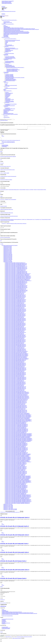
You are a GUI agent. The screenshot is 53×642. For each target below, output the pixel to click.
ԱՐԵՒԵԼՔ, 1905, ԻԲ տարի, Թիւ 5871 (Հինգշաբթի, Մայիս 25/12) (15, 346)
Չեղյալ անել (2, 130)
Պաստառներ (6, 36)
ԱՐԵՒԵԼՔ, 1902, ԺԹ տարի (8, 259)
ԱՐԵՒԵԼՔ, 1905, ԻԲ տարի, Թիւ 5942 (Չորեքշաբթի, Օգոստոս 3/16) (16, 402)
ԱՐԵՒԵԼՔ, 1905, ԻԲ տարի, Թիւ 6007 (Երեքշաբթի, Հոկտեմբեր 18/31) (16, 453)
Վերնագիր (6, 46)
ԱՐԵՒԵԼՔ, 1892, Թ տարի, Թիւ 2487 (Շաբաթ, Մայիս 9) (13, 578)
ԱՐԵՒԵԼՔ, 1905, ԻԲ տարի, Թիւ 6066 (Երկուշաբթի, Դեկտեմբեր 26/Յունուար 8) (18, 499)
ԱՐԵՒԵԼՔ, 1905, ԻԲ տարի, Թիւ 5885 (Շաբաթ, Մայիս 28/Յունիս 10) (16, 357)
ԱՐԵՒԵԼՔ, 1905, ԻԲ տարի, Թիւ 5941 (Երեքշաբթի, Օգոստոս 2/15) (15, 401)
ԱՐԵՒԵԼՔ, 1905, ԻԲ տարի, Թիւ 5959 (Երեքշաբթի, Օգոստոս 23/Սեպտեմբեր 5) (18, 415)
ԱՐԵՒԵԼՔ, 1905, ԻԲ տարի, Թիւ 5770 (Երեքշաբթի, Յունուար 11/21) (16, 267)
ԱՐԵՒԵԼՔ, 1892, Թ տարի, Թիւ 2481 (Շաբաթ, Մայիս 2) (13, 560)
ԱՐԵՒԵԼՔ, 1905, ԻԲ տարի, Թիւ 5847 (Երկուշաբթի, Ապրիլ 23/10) (15, 327)
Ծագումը (6, 106)
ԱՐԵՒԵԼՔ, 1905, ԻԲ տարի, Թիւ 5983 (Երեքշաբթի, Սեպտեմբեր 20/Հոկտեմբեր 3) (18, 434)
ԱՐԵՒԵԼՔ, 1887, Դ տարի (8, 248)
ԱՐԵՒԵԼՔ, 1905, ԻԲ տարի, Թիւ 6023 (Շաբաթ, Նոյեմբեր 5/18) (15, 465)
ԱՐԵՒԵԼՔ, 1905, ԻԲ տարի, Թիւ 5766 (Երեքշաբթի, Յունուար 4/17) (16, 264)
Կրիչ (6, 84)
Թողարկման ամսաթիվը (9, 76)
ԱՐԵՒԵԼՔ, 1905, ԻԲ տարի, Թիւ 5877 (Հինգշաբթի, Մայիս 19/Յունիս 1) (16, 351)
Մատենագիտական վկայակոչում (11, 88)
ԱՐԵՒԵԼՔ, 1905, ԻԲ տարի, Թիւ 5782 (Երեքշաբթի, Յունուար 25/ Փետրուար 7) (18, 276)
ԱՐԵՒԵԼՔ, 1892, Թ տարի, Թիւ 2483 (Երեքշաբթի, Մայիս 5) (14, 543)
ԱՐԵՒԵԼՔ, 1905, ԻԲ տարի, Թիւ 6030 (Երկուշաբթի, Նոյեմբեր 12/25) (16, 471)
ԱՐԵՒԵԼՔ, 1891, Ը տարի (8, 251)
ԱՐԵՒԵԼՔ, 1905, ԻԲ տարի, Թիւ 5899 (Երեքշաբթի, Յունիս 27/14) (15, 368)
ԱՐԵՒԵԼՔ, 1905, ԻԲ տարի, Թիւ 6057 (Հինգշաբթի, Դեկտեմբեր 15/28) (16, 492)
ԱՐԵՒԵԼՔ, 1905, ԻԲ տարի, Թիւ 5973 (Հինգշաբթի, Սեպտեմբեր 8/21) (16, 426)
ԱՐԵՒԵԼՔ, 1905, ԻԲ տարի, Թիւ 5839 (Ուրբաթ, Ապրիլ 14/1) (14, 321)
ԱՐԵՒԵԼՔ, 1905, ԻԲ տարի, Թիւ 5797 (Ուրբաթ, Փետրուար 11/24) (15, 288)
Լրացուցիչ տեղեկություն (9, 45)
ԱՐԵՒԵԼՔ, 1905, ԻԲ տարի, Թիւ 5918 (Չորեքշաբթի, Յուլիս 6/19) (15, 383)
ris (2, 135)
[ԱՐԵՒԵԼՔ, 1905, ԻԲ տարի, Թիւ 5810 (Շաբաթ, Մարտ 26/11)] (10, 140)
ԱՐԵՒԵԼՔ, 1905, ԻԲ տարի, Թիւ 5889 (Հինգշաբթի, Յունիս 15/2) (15, 360)
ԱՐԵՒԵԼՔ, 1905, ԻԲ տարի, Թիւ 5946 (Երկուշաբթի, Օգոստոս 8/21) (16, 405)
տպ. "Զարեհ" (22, 219)
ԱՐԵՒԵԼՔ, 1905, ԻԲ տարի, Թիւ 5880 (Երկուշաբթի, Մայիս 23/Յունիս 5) (16, 353)
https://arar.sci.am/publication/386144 (5, 237)
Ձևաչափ (6, 82)
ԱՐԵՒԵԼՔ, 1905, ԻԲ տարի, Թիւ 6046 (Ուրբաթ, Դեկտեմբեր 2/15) (15, 483)
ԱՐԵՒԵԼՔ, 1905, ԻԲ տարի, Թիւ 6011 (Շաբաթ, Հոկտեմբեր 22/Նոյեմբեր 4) (17, 456)
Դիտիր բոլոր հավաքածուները (7, 615)
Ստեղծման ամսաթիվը (9, 74)
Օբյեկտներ (6, 115)
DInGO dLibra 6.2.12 (9, 636)
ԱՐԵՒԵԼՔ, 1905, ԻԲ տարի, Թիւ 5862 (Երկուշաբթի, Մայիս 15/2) (15, 339)
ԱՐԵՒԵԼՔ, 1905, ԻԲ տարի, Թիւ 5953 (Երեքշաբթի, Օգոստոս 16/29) (16, 410)
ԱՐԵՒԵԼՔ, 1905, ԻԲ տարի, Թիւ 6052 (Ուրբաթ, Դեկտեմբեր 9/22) (15, 488)
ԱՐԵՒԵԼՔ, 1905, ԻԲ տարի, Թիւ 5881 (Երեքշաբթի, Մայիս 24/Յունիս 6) (16, 354)
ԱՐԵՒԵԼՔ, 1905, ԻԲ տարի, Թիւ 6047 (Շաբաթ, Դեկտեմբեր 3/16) (15, 484)
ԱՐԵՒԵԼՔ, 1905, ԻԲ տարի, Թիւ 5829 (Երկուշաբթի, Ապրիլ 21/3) (15, 313)
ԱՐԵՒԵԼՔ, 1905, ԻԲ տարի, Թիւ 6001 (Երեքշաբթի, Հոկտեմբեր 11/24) (16, 448)
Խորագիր (3, 622)
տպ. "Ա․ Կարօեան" (36, 219)
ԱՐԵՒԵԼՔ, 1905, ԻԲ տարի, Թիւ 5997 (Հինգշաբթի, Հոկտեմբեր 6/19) (16, 445)
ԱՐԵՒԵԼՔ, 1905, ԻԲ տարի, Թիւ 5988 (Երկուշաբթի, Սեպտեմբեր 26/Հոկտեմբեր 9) (18, 438)
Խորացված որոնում (3, 120)
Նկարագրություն (7, 21)
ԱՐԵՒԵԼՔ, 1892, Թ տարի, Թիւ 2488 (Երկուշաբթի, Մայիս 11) (14, 569)
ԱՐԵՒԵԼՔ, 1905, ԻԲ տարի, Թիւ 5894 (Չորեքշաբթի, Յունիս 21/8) (15, 364)
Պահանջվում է (7, 100)
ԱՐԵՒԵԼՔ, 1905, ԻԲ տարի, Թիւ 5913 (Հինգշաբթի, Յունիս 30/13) (15, 379)
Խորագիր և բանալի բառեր (10, 57)
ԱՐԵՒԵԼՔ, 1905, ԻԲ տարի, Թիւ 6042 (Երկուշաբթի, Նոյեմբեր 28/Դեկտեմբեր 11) (18, 480)
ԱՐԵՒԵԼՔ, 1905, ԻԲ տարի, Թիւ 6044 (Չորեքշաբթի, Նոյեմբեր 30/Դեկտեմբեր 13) (18, 482)
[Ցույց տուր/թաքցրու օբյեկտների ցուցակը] (9, 37)
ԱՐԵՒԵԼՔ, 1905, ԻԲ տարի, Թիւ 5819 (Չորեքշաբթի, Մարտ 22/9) (15, 305)
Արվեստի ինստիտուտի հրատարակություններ (12, 30)
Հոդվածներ (6, 26)
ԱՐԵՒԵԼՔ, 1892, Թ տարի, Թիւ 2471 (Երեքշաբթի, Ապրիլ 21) (14, 526)
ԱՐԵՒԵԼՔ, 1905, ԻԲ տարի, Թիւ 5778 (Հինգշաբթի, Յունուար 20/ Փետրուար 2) (18, 273)
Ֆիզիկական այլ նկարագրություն (11, 85)
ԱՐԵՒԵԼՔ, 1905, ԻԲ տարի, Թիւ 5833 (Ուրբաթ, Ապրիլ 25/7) (14, 316)
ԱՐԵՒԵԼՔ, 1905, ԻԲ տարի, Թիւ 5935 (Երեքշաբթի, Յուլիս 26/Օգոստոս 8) (17, 396)
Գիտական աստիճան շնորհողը (12, 71)
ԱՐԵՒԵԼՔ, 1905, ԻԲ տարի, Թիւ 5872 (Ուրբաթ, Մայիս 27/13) (14, 347)
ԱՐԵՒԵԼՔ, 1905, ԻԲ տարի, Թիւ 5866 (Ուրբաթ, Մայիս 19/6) (14, 342)
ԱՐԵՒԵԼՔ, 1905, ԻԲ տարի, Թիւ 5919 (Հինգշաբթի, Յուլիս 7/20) (15, 384)
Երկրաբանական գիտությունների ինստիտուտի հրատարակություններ (16, 31)
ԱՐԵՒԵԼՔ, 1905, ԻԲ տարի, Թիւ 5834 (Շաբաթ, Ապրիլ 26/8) (14, 317)
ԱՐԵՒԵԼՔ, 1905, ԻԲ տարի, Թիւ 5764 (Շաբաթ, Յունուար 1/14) (15, 262)
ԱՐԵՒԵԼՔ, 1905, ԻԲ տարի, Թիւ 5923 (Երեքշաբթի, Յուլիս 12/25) (15, 387)
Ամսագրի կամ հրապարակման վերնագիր (12, 40)
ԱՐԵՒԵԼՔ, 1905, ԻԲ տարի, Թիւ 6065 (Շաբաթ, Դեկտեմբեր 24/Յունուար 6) (17, 498)
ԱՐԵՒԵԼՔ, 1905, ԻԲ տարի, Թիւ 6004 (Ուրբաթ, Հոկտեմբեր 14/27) (15, 450)
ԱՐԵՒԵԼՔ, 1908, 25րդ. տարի (8, 505)
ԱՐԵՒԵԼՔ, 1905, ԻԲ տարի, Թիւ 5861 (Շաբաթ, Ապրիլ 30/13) (14, 338)
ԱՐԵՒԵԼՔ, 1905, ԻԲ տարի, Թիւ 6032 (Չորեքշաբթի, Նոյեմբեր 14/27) (16, 472)
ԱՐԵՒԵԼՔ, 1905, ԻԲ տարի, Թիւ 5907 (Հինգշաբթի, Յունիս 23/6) (15, 374)
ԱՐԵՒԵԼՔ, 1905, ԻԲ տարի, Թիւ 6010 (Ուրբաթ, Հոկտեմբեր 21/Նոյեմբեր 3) (17, 455)
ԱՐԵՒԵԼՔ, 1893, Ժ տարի (8, 253)
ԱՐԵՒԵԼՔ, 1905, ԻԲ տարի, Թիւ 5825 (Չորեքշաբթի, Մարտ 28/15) (15, 310)
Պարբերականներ (17, 219)
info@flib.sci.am (2, 599)
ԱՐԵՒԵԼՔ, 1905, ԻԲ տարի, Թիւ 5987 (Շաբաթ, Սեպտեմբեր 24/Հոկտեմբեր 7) (17, 437)
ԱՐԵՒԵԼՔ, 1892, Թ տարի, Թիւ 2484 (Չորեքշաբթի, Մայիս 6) (14, 534)
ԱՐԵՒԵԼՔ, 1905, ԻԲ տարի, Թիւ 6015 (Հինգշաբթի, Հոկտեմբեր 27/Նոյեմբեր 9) (17, 459)
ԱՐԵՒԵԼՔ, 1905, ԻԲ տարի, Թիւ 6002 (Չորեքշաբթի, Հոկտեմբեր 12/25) (16, 449)
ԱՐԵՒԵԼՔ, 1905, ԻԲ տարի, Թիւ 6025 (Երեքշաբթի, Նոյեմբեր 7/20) (15, 467)
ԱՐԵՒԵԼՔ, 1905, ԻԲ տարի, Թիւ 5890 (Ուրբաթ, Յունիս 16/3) (14, 361)
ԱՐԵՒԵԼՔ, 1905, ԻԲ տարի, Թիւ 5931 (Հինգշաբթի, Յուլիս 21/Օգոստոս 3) (17, 393)
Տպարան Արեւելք (22, 189)
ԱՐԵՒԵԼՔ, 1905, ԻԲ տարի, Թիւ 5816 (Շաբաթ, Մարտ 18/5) (14, 303)
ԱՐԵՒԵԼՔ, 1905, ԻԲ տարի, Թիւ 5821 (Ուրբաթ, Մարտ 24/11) (14, 307)
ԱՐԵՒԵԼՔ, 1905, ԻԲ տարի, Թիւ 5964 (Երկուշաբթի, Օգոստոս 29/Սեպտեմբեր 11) (18, 419)
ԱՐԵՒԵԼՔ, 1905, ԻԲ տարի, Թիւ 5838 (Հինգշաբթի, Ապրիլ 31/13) (15, 320)
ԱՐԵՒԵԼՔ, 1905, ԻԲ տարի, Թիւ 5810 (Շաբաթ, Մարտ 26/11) (14, 298)
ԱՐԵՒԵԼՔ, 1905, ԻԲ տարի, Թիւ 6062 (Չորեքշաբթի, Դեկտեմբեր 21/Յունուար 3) (18, 496)
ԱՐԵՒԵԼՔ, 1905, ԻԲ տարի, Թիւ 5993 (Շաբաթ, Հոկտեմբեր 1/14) (15, 442)
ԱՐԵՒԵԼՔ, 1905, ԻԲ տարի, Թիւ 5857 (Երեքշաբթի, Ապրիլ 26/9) (15, 335)
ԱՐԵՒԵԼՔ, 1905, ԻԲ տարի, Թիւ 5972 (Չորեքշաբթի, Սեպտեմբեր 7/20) (16, 425)
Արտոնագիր (7, 104)
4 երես (1, 196)
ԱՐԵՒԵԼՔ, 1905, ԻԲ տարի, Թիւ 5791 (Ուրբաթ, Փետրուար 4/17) (15, 283)
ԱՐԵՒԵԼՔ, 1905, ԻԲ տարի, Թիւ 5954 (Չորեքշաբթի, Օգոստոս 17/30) (16, 411)
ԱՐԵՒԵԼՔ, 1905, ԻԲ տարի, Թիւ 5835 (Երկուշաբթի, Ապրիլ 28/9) (15, 318)
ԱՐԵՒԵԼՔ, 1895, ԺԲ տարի (8, 254)
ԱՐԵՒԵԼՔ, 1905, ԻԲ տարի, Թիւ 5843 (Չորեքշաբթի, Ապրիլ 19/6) (15, 324)
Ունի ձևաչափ (7, 95)
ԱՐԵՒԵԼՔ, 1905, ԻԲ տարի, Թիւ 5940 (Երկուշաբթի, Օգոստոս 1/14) (16, 400)
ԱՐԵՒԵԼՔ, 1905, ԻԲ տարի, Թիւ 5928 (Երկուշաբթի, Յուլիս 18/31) (15, 391)
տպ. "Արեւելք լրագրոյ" (29, 219)
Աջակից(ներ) (6, 54)
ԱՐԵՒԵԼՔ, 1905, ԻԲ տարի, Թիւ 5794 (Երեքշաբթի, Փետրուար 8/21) (16, 286)
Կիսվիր (5, 8)
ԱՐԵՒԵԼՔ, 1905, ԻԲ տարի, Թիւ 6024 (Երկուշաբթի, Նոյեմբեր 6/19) (16, 466)
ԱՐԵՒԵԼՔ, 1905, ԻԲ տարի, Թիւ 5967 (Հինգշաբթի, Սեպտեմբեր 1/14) (16, 421)
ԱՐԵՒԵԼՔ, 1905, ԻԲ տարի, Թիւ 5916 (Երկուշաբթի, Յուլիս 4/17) (15, 381)
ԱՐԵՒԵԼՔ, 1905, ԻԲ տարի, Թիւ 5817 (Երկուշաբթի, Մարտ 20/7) (15, 304)
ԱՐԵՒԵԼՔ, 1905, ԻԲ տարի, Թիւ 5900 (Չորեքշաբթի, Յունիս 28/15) (15, 369)
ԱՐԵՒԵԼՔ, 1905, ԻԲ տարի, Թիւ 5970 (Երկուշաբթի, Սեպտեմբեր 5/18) (16, 424)
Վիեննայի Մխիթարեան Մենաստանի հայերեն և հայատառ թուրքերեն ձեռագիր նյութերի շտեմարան (21, 29)
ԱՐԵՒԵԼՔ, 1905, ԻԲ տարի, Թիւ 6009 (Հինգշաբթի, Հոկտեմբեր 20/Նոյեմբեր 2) (17, 454)
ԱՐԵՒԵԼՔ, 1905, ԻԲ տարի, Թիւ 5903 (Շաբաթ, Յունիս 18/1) (14, 371)
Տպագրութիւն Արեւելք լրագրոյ (13, 189)
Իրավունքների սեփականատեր (9, 105)
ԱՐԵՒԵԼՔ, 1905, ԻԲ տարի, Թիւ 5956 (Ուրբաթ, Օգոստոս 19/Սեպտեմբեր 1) (17, 413)
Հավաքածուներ (6, 117)
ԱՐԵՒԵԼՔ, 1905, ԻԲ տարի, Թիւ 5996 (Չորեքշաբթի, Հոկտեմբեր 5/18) (16, 444)
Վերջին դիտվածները (6, 114)
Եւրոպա (9, 220)
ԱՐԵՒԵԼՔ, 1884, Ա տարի (8, 246)
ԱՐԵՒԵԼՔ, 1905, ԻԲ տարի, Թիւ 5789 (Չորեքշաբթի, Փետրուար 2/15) (16, 282)
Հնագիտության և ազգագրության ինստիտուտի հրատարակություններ (16, 33)
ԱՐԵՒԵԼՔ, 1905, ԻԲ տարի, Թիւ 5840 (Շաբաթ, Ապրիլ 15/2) (14, 322)
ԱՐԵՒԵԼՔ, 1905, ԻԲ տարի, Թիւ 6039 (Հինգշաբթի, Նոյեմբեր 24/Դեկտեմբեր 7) (18, 478)
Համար (6, 42)
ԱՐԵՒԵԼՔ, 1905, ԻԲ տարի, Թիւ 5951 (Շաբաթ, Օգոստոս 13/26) (15, 409)
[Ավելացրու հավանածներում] (0, 522)
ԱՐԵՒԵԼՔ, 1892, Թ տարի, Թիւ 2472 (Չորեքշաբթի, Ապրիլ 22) (14, 517)
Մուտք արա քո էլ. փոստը (4, 129)
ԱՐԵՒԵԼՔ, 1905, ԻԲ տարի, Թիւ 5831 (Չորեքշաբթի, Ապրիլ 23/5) (15, 315)
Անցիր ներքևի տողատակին (7, 3)
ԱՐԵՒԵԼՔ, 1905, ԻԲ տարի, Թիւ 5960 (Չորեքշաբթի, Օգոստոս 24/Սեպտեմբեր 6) (18, 416)
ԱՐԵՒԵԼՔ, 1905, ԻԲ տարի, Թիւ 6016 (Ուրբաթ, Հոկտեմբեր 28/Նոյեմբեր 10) (17, 460)
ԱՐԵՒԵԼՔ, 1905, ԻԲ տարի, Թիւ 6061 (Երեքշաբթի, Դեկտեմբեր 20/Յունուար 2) (18, 495)
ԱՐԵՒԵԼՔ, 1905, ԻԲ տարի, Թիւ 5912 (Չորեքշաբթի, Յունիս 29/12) (15, 378)
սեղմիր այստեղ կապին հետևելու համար (7, 169)
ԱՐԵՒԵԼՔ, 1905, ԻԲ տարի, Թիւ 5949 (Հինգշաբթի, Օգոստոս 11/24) (16, 407)
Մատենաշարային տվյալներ (9, 110)
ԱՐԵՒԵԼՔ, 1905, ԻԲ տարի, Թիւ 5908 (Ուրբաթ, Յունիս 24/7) (14, 375)
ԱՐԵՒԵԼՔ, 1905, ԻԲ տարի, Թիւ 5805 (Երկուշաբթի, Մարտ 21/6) (15, 294)
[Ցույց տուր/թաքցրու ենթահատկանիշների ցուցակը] (8, 82)
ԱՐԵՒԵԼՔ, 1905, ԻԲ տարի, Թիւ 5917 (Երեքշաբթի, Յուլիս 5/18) (15, 382)
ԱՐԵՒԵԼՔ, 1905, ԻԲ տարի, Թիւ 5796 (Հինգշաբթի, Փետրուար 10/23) (16, 287)
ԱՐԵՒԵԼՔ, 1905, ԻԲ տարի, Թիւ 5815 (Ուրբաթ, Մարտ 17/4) (14, 302)
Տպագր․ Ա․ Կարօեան (29, 189)
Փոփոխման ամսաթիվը (9, 78)
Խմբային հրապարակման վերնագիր (11, 48)
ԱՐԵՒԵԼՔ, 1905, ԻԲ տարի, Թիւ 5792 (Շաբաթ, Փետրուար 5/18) (15, 284)
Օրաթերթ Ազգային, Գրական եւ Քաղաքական (8, 176)
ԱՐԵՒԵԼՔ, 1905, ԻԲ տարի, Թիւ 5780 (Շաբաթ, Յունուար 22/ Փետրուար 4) (17, 275)
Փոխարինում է (7, 98)
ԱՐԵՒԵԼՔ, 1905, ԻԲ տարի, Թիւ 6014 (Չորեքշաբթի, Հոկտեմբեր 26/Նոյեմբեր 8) (18, 458)
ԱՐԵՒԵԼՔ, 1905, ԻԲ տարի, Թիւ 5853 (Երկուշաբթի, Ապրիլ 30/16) (15, 332)
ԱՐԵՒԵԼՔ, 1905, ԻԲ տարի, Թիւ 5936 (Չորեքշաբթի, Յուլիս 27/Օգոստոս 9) (17, 397)
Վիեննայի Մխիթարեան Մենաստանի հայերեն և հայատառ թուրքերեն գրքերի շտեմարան (19, 28)
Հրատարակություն (7, 109)
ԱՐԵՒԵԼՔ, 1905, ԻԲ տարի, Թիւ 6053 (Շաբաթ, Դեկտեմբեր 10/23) (15, 489)
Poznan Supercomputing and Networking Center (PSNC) (24, 636)
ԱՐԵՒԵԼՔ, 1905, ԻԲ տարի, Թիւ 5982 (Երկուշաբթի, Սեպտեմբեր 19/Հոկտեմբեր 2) (18, 433)
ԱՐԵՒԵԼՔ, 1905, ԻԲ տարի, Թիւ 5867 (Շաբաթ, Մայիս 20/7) (14, 343)
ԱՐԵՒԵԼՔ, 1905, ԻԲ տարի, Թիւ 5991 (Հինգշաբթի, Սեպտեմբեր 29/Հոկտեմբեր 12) (18, 440)
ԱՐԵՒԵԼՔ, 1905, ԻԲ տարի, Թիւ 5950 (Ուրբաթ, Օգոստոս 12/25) (15, 408)
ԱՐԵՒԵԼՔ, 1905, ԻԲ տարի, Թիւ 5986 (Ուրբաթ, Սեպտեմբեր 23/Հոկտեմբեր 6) (17, 436)
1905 (1, 159)
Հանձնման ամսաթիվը (9, 75)
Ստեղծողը (4, 620)
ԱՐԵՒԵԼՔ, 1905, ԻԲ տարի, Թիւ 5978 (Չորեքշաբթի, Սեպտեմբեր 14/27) (16, 430)
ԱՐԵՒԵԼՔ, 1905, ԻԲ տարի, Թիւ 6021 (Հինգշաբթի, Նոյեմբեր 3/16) (15, 464)
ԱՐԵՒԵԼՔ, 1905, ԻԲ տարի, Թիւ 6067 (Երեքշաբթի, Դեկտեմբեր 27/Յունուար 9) (18, 500)
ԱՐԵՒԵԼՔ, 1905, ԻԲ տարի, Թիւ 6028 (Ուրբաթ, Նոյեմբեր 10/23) (15, 469)
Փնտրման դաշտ (3, 119)
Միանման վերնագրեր (9, 50)
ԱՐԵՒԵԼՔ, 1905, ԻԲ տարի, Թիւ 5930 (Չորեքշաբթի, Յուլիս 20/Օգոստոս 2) (17, 392)
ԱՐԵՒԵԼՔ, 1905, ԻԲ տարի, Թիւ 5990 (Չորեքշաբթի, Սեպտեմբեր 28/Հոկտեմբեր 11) (18, 439)
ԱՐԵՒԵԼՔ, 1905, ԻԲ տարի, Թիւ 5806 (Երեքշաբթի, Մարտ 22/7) (15, 295)
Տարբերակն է (7, 94)
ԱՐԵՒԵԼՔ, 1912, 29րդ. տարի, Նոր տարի (10, 508)
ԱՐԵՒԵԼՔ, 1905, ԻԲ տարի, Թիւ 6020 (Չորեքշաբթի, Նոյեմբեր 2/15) (16, 463)
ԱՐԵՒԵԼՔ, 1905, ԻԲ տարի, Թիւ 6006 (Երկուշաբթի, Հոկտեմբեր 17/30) (16, 452)
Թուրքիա (6, 220)
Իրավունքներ (6, 102)
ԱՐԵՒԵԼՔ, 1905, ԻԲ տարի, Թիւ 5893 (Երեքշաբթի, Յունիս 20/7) (15, 363)
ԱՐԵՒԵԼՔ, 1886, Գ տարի (8, 247)
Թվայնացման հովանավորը (10, 66)
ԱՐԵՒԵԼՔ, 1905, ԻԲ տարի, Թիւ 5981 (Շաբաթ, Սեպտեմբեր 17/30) (15, 432)
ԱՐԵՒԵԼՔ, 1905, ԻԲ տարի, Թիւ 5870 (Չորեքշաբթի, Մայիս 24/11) (15, 345)
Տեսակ (5, 81)
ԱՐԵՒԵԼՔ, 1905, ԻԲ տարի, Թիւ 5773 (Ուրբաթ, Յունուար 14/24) (15, 269)
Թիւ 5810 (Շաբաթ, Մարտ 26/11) (5, 166)
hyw (3, 6)
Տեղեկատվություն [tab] (5, 145)
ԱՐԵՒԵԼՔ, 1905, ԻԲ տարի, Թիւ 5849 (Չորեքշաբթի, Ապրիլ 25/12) (15, 329)
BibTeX (3, 524)
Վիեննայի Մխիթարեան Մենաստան (6, 209)
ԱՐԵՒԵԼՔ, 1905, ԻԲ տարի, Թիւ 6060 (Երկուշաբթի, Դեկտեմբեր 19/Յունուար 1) (18, 494)
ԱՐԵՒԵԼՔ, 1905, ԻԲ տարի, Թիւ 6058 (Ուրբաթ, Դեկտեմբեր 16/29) (15, 493)
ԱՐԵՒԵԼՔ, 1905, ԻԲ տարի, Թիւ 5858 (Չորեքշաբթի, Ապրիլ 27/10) (15, 336)
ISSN (6, 43)
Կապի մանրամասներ (6, 628)
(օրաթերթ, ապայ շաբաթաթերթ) (10, 199)
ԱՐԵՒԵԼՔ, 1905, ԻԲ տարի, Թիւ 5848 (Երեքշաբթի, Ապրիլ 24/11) (15, 328)
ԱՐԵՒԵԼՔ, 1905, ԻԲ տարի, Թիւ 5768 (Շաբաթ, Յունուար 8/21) (15, 265)
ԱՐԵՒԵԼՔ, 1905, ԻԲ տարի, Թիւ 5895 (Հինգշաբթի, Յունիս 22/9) (15, 365)
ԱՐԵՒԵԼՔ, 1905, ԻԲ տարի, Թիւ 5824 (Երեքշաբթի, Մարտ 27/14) (15, 309)
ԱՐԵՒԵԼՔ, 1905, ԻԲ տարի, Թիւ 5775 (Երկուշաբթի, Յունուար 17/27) (16, 271)
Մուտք (1, 15)
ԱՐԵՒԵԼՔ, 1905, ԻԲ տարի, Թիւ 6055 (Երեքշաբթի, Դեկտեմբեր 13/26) (16, 490)
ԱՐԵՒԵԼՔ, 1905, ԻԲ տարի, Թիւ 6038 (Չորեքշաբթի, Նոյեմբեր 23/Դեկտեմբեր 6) (18, 477)
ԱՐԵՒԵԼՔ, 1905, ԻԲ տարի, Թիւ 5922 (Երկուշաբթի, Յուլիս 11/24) (15, 386)
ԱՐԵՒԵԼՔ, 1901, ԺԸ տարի (8, 258)
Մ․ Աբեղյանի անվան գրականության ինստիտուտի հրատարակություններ (16, 32)
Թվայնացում (6, 112)
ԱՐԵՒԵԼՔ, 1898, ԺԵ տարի (8, 256)
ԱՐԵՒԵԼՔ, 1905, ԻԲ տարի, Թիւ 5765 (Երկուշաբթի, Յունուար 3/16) (16, 263)
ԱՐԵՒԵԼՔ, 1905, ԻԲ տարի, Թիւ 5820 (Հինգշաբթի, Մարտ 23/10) (15, 306)
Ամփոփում (7, 64)
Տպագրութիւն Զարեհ (4, 189)
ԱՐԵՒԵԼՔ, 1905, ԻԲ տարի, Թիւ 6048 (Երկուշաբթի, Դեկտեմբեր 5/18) (16, 485)
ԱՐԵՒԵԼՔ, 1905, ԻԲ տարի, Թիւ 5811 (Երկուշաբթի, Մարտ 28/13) (15, 299)
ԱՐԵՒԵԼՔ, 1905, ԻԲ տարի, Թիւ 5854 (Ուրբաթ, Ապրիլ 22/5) (14, 333)
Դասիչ (6, 87)
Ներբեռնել (2, 143)
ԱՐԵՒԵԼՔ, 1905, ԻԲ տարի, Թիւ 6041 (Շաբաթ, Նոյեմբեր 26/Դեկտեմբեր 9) (17, 479)
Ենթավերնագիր (8, 51)
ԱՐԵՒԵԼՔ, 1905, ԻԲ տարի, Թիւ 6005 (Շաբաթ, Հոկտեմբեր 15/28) (15, 451)
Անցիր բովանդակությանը (6, 2)
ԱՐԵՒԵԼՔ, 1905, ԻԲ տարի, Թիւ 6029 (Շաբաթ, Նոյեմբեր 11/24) (15, 470)
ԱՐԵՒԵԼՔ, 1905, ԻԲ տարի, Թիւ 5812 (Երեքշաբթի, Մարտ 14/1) (15, 300)
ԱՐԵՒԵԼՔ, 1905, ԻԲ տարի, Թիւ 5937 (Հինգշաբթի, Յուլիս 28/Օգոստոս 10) (17, 398)
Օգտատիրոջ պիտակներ (9, 56)
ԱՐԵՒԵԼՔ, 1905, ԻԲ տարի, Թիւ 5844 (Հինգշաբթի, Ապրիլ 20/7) (15, 325)
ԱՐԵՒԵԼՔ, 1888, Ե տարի (8, 249)
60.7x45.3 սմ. (2, 199)
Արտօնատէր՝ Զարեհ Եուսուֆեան (6, 179)
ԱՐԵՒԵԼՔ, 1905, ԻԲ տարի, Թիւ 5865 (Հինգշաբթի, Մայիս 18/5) (15, 341)
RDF (1, 240)
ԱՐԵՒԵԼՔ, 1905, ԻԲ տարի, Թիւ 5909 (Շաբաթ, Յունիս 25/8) (14, 376)
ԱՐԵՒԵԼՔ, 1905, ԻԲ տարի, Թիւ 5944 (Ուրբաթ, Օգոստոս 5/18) (15, 403)
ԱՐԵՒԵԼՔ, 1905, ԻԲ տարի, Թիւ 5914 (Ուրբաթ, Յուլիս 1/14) (14, 380)
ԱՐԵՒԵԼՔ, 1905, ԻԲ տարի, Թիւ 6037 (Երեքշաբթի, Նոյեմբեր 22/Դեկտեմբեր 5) (18, 476)
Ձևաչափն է (7, 96)
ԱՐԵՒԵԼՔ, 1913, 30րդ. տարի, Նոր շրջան (10, 509)
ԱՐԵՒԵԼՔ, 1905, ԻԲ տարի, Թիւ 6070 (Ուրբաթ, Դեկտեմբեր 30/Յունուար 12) (17, 502)
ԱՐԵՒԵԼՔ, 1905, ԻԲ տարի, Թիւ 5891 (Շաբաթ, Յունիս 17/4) (14, 362)
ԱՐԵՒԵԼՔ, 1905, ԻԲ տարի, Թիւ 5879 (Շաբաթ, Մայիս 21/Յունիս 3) (16, 352)
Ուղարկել (6, 130)
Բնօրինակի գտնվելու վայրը (10, 108)
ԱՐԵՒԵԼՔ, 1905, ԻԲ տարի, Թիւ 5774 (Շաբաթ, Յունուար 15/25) (15, 270)
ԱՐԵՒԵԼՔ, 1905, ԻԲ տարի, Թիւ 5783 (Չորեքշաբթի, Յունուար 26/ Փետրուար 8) (18, 277)
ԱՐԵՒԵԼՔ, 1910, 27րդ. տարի (8, 507)
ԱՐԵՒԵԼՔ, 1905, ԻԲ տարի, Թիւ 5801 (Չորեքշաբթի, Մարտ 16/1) (15, 291)
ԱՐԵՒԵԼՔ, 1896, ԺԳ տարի (8, 255)
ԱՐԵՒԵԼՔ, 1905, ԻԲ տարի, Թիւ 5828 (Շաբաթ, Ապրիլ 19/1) (14, 312)
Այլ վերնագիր (7, 49)
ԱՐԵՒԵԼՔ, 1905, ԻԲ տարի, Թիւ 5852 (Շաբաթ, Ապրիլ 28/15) (14, 331)
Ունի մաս (7, 92)
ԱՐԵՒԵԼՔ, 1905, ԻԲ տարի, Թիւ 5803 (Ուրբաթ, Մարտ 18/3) (14, 293)
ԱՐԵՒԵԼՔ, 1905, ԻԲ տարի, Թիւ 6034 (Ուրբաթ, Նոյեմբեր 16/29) (15, 474)
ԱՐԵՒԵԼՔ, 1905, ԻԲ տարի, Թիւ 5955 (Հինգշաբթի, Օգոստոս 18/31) (16, 412)
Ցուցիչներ (4, 37)
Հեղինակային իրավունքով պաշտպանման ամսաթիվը (14, 77)
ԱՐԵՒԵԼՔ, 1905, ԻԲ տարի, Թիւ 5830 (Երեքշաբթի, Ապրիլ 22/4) (15, 314)
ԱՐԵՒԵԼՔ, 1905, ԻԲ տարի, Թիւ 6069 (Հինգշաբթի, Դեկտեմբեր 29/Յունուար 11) (18, 501)
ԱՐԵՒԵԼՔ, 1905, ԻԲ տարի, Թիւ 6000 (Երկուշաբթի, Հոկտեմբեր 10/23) (16, 447)
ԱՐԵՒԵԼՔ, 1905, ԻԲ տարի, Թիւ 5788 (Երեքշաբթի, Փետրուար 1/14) (16, 281)
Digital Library (4, 223)
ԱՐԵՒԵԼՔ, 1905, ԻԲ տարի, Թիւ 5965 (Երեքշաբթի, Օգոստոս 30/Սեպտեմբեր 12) (18, 420)
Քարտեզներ (6, 35)
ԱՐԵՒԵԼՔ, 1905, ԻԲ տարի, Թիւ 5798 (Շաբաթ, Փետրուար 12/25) (15, 289)
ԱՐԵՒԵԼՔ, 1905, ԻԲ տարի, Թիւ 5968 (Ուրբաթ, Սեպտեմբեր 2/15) (15, 422)
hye (2, 6)
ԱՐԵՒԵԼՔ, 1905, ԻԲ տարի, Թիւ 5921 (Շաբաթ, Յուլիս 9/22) (14, 385)
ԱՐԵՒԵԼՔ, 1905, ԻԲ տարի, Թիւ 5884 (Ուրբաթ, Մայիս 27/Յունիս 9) (16, 356)
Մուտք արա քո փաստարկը (22, 129)
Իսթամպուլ (2, 220)
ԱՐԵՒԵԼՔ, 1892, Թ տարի (8, 252)
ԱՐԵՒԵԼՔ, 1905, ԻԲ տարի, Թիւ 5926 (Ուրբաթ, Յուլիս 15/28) (14, 389)
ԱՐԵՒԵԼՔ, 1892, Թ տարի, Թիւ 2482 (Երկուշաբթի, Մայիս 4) (14, 552)
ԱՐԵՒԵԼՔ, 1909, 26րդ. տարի (8, 506)
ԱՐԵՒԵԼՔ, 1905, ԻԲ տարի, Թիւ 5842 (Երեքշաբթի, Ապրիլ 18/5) (15, 323)
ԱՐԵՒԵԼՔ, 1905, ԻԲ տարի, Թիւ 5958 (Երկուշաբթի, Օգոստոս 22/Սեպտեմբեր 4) (18, 414)
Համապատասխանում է (9, 101)
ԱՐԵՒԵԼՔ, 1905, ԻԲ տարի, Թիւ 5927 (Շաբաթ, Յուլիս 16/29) (14, 390)
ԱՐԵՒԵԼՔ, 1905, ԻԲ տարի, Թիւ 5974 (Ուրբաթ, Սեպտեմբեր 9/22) (15, 427)
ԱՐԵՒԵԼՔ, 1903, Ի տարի (8, 260)
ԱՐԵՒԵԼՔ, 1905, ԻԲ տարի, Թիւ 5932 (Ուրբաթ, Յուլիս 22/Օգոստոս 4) (16, 394)
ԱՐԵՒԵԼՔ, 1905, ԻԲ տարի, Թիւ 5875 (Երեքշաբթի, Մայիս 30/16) (15, 349)
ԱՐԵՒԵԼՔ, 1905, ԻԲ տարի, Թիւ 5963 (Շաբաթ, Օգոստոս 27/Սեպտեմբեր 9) (17, 418)
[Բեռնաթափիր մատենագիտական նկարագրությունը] (1, 522)
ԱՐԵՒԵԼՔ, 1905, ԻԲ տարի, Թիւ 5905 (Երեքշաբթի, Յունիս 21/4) (15, 373)
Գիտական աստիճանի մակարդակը (13, 69)
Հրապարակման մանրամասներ (10, 38)
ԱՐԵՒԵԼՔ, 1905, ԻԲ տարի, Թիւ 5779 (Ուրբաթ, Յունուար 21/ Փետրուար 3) (17, 274)
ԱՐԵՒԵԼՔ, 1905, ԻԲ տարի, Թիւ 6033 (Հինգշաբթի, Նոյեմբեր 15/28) (16, 473)
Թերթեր (12, 220)
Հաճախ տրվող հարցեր (8, 22)
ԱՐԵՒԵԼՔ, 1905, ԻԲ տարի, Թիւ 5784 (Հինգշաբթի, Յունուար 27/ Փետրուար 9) (18, 278)
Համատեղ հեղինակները (9, 53)
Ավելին (1, 586)
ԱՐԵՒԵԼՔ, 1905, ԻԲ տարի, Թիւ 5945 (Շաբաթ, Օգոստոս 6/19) (15, 404)
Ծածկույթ (6, 59)
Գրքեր (5, 25)
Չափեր (6, 83)
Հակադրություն (4, 7)
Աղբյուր (5, 89)
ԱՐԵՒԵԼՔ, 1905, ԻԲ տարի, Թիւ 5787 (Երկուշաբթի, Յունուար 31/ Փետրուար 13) (18, 280)
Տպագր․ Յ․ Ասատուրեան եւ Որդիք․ (40, 189)
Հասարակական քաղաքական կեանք (7, 219)
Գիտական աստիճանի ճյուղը (12, 70)
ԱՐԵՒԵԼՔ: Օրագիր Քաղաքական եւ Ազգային (8, 156)
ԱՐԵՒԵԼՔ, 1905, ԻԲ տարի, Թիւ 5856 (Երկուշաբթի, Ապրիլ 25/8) (15, 334)
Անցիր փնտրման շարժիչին (6, 1)
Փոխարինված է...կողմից (9, 99)
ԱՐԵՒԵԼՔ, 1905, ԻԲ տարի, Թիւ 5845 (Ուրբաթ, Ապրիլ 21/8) (14, 326)
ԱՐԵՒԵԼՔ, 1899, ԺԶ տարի (8, 257)
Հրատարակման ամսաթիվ (10, 80)
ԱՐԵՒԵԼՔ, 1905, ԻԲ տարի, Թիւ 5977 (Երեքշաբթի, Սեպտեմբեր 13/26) (16, 429)
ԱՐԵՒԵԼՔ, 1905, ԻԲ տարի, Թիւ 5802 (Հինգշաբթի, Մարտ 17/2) (15, 292)
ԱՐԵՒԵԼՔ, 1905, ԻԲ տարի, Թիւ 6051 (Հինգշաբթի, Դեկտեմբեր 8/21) (16, 487)
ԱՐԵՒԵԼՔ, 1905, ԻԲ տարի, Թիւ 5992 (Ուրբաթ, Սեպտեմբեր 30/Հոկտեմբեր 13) (18, 441)
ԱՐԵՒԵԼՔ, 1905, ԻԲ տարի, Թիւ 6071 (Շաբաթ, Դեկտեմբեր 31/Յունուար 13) (17, 503)
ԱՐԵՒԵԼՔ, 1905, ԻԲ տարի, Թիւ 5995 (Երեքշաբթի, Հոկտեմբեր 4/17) (16, 443)
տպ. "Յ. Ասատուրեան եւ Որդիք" (45, 219)
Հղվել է (6, 97)
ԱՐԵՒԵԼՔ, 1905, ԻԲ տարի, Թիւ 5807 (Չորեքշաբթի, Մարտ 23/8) (15, 296)
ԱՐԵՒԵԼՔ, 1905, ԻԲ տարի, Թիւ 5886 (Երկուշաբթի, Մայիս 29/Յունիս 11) (17, 358)
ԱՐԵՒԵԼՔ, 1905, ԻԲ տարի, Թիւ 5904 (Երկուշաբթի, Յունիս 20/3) (15, 372)
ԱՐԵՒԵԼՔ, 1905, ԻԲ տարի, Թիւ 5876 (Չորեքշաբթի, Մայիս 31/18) (15, 350)
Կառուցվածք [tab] (4, 146)
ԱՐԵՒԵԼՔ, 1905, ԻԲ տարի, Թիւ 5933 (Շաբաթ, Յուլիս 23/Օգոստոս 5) (16, 395)
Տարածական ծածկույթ (9, 61)
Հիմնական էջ (3, 606)
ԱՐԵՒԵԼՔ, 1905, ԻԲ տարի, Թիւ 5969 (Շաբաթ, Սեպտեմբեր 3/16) (15, 423)
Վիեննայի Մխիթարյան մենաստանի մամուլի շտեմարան (13, 27)
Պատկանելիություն (7, 90)
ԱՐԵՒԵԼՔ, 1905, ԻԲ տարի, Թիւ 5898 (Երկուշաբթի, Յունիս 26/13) (15, 367)
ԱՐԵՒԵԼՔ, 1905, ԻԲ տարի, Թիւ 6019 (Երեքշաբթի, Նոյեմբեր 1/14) (15, 462)
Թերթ (1, 151)
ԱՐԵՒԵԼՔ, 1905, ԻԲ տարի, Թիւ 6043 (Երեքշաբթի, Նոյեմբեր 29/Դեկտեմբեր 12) (18, 481)
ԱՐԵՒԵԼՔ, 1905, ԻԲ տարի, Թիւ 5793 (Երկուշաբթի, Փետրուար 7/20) (16, 285)
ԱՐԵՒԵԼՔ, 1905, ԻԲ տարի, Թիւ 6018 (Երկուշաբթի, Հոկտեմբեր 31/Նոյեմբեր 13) (18, 461)
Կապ (4, 23)
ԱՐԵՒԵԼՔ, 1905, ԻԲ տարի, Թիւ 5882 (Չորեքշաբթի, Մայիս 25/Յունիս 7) (16, 355)
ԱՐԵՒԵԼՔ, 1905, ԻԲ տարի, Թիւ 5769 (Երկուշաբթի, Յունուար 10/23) (16, 266)
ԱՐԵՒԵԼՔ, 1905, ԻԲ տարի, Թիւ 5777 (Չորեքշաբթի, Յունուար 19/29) (16, 272)
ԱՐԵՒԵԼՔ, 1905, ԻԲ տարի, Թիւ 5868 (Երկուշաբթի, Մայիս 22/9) (15, 344)
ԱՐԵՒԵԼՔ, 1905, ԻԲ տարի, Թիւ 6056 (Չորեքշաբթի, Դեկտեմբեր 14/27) (16, 491)
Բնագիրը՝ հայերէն (3, 206)
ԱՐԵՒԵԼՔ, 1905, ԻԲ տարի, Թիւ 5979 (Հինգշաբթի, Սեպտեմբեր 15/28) (16, 431)
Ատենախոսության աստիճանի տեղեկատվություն (15, 67)
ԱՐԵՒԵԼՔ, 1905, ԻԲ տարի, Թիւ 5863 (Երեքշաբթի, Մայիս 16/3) (15, 340)
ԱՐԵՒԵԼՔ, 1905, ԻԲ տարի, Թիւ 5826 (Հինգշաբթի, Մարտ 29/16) (15, 311)
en (4, 6)
